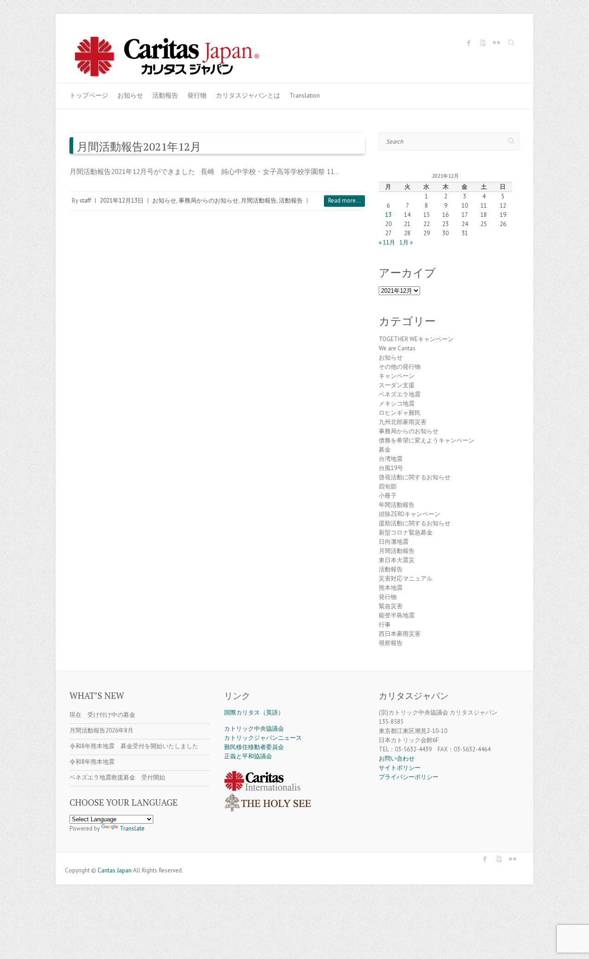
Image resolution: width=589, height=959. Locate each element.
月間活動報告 (259, 200)
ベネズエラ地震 (400, 394)
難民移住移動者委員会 (254, 747)
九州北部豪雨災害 (403, 422)
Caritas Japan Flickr (496, 43)
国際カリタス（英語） (254, 712)
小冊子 (388, 496)
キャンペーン (397, 376)
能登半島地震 (397, 615)
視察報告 (391, 643)
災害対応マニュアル (406, 578)
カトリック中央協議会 (254, 728)
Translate (132, 828)
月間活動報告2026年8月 (101, 730)
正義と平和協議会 (248, 756)
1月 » (406, 242)
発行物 (197, 95)
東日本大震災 (397, 560)
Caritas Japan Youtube (483, 43)
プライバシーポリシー (409, 777)
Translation (304, 95)
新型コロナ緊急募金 (406, 532)
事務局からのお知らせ (208, 200)
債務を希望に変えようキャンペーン (426, 440)
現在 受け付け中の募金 (102, 715)
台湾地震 (391, 459)
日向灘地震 (394, 542)
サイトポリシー (400, 768)
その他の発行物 (400, 367)
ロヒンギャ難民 (400, 413)
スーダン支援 (397, 385)
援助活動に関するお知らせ (414, 523)
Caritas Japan (115, 870)
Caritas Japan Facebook (469, 43)
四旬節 (388, 486)
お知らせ (130, 95)
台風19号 (391, 468)
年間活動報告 (397, 505)
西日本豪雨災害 (400, 634)
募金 (385, 449)
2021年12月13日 (122, 200)
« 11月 (387, 242)
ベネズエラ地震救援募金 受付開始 (117, 777)
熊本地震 (391, 588)
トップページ (88, 95)
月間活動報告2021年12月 (139, 146)
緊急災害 (391, 606)
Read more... (344, 200)
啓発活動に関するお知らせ (414, 477)
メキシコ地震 (397, 403)
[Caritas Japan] (176, 58)
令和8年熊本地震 (92, 762)
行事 (385, 624)
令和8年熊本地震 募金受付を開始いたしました (133, 746)
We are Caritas (397, 348)
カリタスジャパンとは (248, 95)
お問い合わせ (397, 758)
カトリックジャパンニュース (263, 738)
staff (85, 200)
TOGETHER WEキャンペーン (416, 339)
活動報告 (165, 95)
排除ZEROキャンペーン (409, 514)
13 (388, 215)
